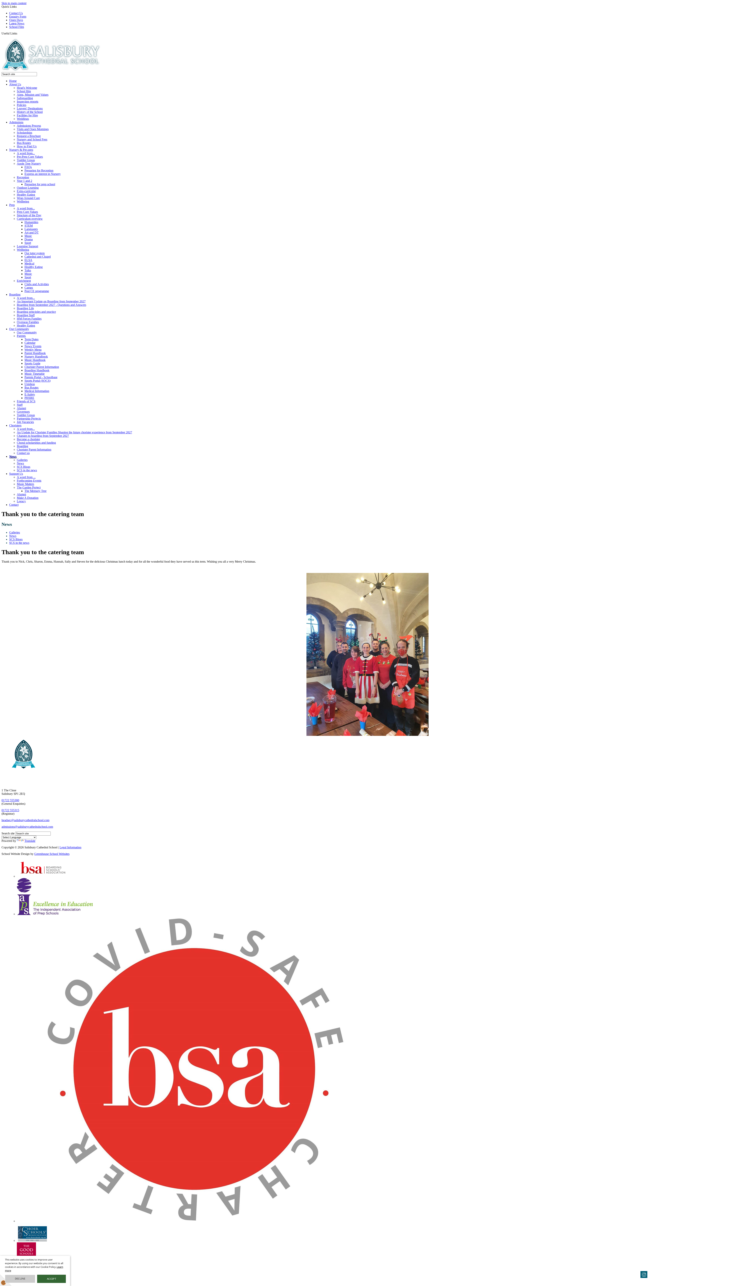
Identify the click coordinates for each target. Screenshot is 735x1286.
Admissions (16, 122)
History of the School (30, 112)
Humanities (31, 222)
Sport (27, 242)
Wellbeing (23, 201)
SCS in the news (27, 470)
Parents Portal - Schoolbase (40, 377)
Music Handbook (35, 360)
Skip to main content (14, 3)
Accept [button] (51, 1278)
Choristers (15, 425)
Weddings (23, 118)
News (12, 456)
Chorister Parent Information (41, 366)
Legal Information (70, 847)
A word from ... (26, 477)
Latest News (16, 23)
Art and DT (31, 232)
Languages (31, 229)
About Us (15, 84)
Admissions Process (29, 125)
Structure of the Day (29, 215)
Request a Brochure (29, 136)
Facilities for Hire (27, 115)
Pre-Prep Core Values (30, 156)
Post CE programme (36, 291)
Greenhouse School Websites (51, 853)
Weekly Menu (33, 349)
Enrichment (24, 280)
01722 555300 (10, 800)
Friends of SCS (26, 401)
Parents (21, 335)
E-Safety (29, 394)
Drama (28, 239)
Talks (27, 270)
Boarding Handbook (36, 370)
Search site (8, 833)
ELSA (28, 260)
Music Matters (25, 484)
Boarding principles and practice (36, 311)
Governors (23, 411)
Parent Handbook (35, 353)
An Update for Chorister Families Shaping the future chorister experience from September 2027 (74, 432)
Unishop (29, 384)
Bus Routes (24, 143)
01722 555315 (10, 810)
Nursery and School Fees (32, 139)
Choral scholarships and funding (36, 442)
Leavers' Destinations (30, 108)
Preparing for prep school (39, 184)
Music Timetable (34, 373)
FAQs (28, 167)
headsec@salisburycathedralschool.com (25, 820)
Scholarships (24, 132)
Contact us (23, 453)
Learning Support (27, 246)
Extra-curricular (26, 191)
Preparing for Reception (38, 170)
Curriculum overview (30, 218)
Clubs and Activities (36, 284)
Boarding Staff (26, 315)
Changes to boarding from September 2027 (43, 435)
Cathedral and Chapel (37, 256)
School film (24, 91)
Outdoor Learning (28, 187)
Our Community (19, 329)
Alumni (21, 408)
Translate (29, 840)
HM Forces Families (29, 318)
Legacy (21, 501)
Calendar (29, 342)
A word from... (26, 153)
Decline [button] (20, 1278)
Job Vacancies (25, 422)
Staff (20, 404)
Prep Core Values (27, 211)
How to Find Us (27, 146)
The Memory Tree (35, 491)
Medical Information (36, 391)
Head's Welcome (27, 87)
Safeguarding (25, 98)
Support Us (16, 473)
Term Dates (31, 339)
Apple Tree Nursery (29, 163)
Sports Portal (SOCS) (37, 380)
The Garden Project (29, 487)
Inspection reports (27, 101)
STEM (28, 225)
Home (13, 81)
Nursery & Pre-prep (21, 149)
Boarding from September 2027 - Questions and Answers (51, 304)
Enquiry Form (17, 16)
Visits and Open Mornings (33, 129)
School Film (16, 27)
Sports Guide (32, 363)
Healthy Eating (26, 194)
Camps (28, 287)
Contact (14, 504)
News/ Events (32, 346)
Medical (29, 263)
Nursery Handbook (36, 356)
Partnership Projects (29, 418)
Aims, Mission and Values (32, 94)
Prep (12, 205)
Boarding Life (25, 308)
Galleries (22, 460)
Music (28, 236)
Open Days (16, 20)
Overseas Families (28, 322)
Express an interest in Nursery (42, 174)
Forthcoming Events (29, 480)
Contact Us (16, 13)
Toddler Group (26, 160)
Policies (21, 105)
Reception (23, 177)
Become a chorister (28, 439)
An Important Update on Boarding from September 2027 (51, 301)
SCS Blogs (23, 466)
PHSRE (29, 398)
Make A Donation (27, 497)
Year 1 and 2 (24, 180)
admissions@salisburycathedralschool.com (27, 826)
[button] (18, 33)
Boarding (14, 294)
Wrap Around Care (28, 198)
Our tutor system (34, 253)
